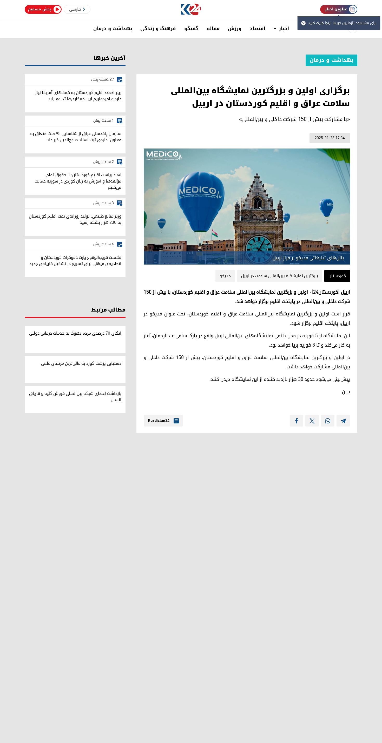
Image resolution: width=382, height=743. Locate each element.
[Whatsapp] (327, 421)
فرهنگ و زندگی (158, 28)
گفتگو (191, 28)
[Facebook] (296, 421)
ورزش (234, 28)
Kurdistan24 (158, 420)
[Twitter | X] (312, 421)
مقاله (213, 28)
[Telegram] (343, 421)
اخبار (284, 28)
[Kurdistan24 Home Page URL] (191, 9)
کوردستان (337, 276)
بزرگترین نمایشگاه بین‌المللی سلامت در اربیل (279, 276)
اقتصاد (257, 28)
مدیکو (225, 276)
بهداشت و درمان (112, 28)
